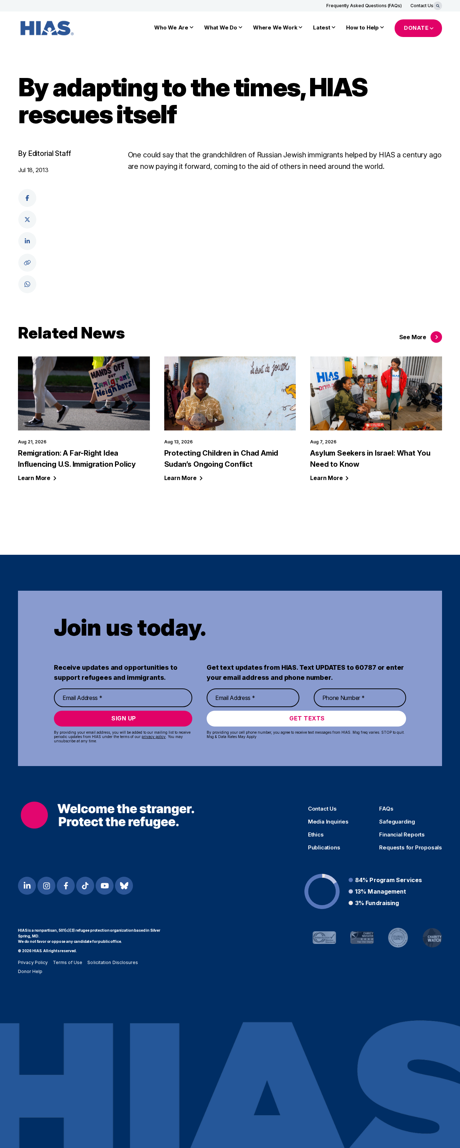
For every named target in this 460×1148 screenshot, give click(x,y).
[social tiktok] (85, 886)
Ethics (316, 834)
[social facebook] (27, 198)
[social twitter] (27, 220)
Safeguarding (397, 822)
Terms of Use (67, 962)
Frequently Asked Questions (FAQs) (364, 5)
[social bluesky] (124, 886)
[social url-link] (27, 263)
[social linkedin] (27, 241)
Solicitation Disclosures (112, 962)
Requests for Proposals (410, 847)
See (412, 337)
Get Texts (307, 718)
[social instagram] (46, 886)
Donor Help (30, 971)
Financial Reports (402, 834)
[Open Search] (437, 5)
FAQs (386, 809)
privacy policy (154, 736)
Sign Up (123, 718)
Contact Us (421, 5)
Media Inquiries (328, 822)
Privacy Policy (33, 962)
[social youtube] (105, 886)
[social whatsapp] (27, 284)
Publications (324, 847)
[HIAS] (107, 815)
